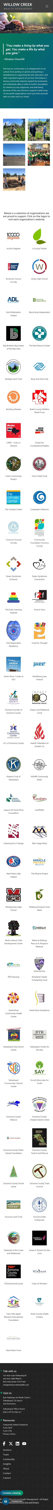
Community (9, 1459)
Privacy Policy (9, 1434)
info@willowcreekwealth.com (16, 1384)
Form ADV (7, 1427)
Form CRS (7, 1430)
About (6, 1468)
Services (7, 1450)
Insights (7, 1464)
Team (6, 1454)
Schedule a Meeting (12, 1493)
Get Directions (9, 1403)
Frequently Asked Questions (15, 1424)
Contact (7, 1473)
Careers (7, 1478)
